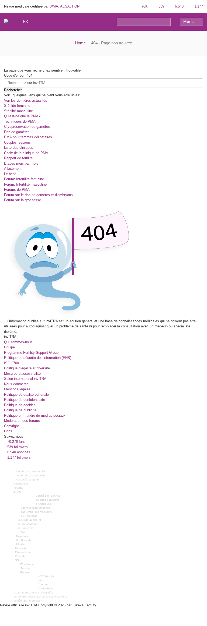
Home (80, 43)
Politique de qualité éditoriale (26, 394)
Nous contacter (16, 384)
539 (160, 6)
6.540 (179, 6)
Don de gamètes (17, 132)
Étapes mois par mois (21, 163)
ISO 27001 (12, 363)
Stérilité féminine (17, 106)
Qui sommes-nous (18, 342)
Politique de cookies (20, 405)
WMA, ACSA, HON (65, 6)
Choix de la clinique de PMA (26, 153)
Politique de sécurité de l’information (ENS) (37, 358)
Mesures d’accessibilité (22, 374)
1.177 (198, 6)
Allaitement (13, 169)
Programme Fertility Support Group (31, 353)
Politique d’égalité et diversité (27, 368)
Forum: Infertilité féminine (24, 179)
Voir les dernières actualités (25, 100)
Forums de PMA (17, 190)
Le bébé (10, 174)
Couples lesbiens (17, 142)
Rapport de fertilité (18, 158)
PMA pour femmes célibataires (28, 137)
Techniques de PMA (20, 121)
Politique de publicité (20, 410)
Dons (8, 431)
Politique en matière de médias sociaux (34, 415)
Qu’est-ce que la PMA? (22, 116)
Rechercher (13, 90)
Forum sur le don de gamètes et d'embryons (38, 195)
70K (144, 6)
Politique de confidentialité (24, 400)
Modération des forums (22, 421)
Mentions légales (17, 389)
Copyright (11, 426)
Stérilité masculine (18, 111)
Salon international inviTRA (25, 379)
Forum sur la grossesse (22, 200)
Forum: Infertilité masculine (25, 184)
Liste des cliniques (18, 148)
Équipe (9, 347)
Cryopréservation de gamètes (27, 127)
